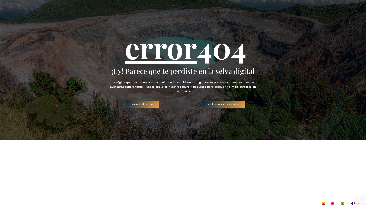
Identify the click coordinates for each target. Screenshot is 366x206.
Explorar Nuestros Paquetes (223, 104)
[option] (334, 203)
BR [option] (347, 203)
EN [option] (336, 203)
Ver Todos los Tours (142, 104)
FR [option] (357, 203)
